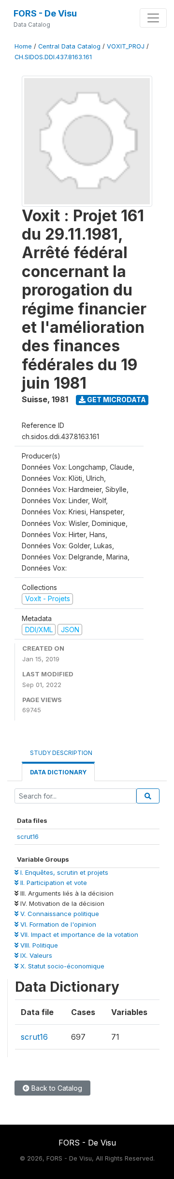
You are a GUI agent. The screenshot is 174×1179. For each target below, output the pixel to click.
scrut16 (28, 836)
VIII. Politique (38, 945)
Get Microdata (116, 399)
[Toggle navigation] (153, 18)
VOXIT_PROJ (126, 46)
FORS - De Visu (45, 13)
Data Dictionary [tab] (58, 772)
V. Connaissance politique (58, 913)
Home (23, 46)
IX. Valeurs (35, 955)
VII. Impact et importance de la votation (78, 934)
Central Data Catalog (69, 46)
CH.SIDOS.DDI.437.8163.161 (53, 57)
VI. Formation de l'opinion (57, 924)
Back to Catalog (55, 1088)
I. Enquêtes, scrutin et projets (63, 872)
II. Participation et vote (52, 882)
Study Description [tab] (61, 752)
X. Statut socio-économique (61, 966)
